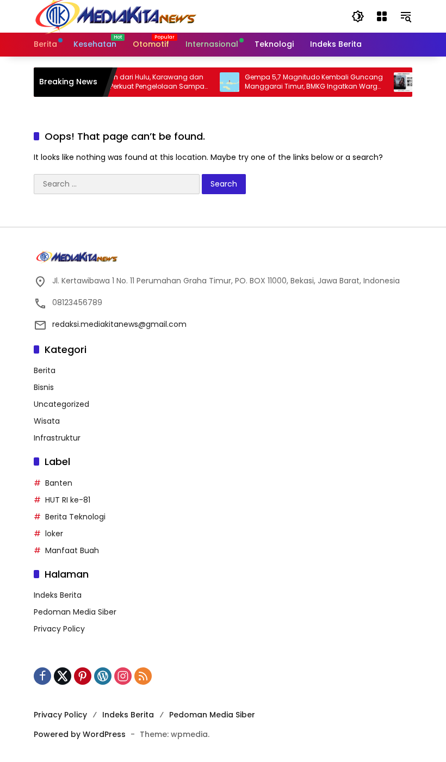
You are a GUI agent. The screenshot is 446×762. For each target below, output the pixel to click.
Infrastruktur (57, 437)
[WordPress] (103, 676)
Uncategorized (61, 404)
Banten (58, 483)
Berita (44, 370)
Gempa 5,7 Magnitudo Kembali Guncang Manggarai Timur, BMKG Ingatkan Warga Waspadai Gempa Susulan (306, 82)
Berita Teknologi (75, 516)
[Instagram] (123, 676)
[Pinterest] (82, 676)
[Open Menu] (381, 16)
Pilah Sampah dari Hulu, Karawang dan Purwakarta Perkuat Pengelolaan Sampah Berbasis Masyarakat (132, 82)
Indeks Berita (58, 595)
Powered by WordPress (80, 734)
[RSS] (143, 676)
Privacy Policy (59, 628)
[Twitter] (62, 676)
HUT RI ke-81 (67, 499)
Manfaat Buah (72, 550)
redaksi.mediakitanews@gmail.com (119, 324)
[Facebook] (42, 676)
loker (54, 533)
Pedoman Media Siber (75, 611)
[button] (357, 16)
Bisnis (44, 387)
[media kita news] (115, 15)
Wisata (47, 421)
